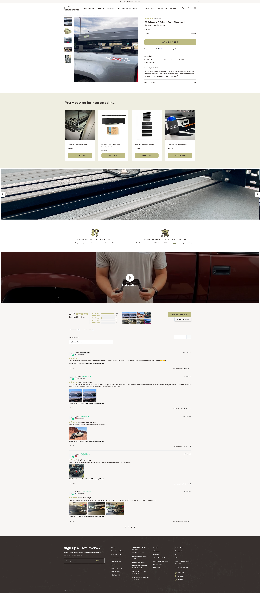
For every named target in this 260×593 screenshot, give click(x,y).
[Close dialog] (158, 276)
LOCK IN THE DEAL (114, 310)
